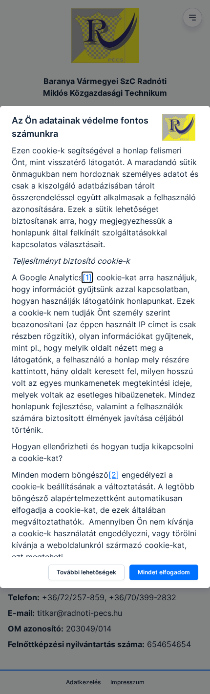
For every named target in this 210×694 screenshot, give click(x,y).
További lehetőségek (86, 572)
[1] (87, 277)
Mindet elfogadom (164, 572)
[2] (113, 475)
